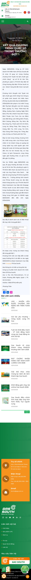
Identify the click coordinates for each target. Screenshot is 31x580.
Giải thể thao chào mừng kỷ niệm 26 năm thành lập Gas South (20, 374)
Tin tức (21, 38)
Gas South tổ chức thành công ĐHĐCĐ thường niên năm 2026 (20, 347)
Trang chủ (11, 38)
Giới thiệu (6, 528)
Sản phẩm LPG (8, 531)
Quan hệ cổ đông (8, 544)
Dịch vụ (5, 535)
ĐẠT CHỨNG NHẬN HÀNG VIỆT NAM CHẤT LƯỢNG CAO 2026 (20, 361)
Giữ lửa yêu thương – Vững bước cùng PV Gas (20, 319)
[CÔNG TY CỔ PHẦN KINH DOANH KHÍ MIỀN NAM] (5, 4)
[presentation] (25, 412)
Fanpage (8, 263)
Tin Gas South (17, 40)
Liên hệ (5, 547)
